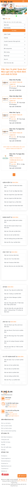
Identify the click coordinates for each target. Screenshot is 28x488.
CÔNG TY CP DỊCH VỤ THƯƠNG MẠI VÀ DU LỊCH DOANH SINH (16, 160)
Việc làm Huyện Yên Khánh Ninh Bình (13, 205)
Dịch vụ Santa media (6, 425)
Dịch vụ (4, 11)
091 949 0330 (13, 405)
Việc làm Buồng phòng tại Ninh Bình (13, 238)
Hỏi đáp (3, 444)
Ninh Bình (13, 86)
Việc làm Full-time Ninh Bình (11, 255)
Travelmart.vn (4, 468)
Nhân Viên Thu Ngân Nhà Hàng (16, 154)
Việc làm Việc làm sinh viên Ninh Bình (13, 266)
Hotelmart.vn (4, 463)
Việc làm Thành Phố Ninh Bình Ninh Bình (13, 186)
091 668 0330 (13, 414)
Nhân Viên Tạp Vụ (14, 112)
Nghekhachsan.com (6, 466)
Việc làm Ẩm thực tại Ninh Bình (12, 242)
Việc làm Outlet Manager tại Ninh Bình (12, 298)
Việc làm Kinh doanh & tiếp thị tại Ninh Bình (12, 226)
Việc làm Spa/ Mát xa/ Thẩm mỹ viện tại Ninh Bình (13, 347)
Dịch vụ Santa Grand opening (8, 431)
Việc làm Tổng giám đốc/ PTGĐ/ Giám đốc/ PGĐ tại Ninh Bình (14, 303)
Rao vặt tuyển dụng (6, 447)
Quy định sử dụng (5, 442)
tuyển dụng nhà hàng (15, 484)
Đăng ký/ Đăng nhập (22, 6)
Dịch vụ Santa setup (6, 428)
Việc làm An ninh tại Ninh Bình (11, 235)
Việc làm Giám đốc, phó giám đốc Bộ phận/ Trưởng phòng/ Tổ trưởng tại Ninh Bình (13, 310)
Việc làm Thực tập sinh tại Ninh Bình (13, 290)
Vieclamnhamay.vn (6, 461)
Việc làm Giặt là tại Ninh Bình (11, 372)
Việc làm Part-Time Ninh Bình (11, 259)
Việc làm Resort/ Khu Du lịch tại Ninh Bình (13, 331)
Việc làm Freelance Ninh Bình (11, 262)
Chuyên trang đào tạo (24, 11)
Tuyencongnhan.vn (6, 458)
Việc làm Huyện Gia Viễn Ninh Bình (13, 198)
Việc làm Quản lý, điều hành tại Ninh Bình (13, 221)
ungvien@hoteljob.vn (13, 416)
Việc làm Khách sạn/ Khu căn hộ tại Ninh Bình (13, 325)
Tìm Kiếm (14, 30)
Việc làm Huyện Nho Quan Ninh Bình (13, 194)
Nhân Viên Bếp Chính (15, 96)
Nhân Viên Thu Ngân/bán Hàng (16, 129)
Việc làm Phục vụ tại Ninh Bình (12, 379)
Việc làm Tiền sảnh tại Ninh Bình (12, 231)
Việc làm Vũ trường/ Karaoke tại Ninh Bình (14, 342)
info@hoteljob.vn (12, 406)
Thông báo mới (5, 439)
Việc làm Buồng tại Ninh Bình (11, 376)
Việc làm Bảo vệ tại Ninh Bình (11, 368)
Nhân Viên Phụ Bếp (15, 80)
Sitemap (3, 449)
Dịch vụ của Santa (5, 423)
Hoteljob (7, 399)
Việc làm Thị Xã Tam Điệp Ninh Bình (13, 191)
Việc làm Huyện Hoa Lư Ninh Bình (12, 202)
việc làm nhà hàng (6, 484)
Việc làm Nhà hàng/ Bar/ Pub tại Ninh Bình (13, 336)
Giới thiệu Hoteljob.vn (6, 437)
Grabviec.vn (4, 471)
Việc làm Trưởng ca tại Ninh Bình (12, 293)
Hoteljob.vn (4, 456)
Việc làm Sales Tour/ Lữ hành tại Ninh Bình (13, 360)
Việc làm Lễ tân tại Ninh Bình (11, 365)
